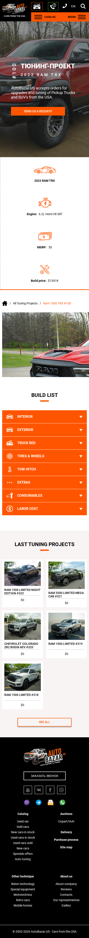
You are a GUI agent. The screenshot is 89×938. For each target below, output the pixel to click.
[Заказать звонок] (53, 6)
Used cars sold (23, 843)
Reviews (66, 889)
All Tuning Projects (25, 303)
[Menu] (38, 17)
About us (66, 876)
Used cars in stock (23, 837)
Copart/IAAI (66, 821)
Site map (66, 847)
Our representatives (66, 900)
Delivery (66, 832)
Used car (23, 821)
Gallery (66, 905)
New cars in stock (23, 832)
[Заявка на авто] (37, 6)
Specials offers (23, 853)
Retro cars (23, 900)
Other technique (23, 876)
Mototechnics (23, 894)
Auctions (66, 814)
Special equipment (23, 889)
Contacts (66, 894)
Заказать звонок (44, 776)
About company (66, 884)
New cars (23, 848)
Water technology (23, 884)
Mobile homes (23, 905)
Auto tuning (23, 859)
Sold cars (23, 826)
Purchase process (66, 839)
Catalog (22, 814)
